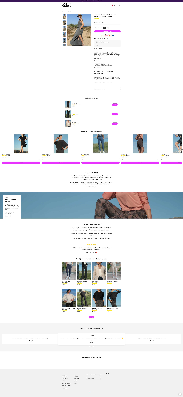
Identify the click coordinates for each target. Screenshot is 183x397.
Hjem (63, 11)
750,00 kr (73, 115)
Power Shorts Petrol (164, 154)
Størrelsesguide (65, 376)
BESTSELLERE (89, 5)
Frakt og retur (64, 375)
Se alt (91, 317)
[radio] (95, 28)
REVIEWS (101, 5)
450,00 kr (4, 156)
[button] (96, 18)
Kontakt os (64, 381)
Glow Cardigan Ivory (75, 122)
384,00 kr (43, 156)
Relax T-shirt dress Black (6, 154)
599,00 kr (83, 156)
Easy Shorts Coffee (124, 154)
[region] (91, 114)
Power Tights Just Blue (85, 154)
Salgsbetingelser (65, 378)
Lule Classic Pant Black (75, 112)
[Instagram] (108, 373)
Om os (63, 380)
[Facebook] (106, 373)
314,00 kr (162, 156)
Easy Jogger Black (74, 103)
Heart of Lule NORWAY (66, 383)
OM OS (106, 5)
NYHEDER (82, 5)
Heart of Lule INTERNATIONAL (65, 388)
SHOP (75, 5)
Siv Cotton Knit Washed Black (46, 154)
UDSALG (95, 5)
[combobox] (91, 392)
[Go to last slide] (1, 150)
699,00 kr (73, 106)
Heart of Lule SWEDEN (66, 385)
